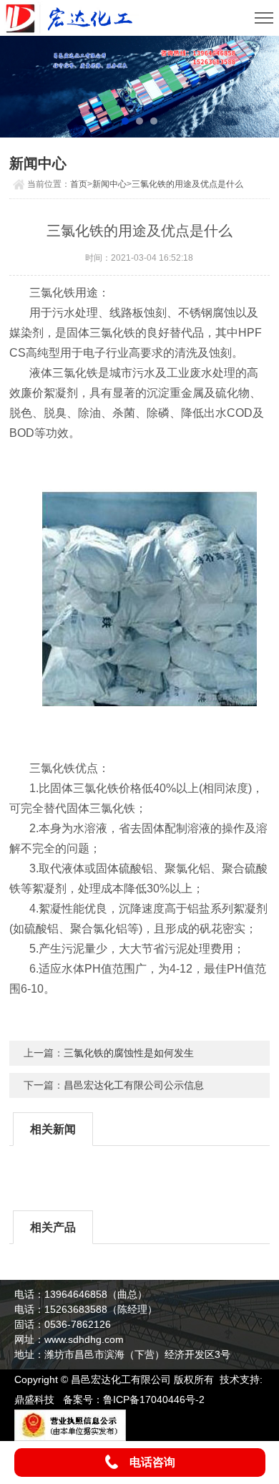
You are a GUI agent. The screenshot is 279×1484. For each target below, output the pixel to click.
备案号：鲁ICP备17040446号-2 (134, 1399)
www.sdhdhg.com (84, 1339)
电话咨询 (152, 1462)
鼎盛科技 (34, 1399)
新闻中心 (109, 184)
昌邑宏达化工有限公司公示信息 (134, 1085)
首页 (78, 184)
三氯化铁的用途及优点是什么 (187, 184)
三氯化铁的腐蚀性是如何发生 (129, 1053)
